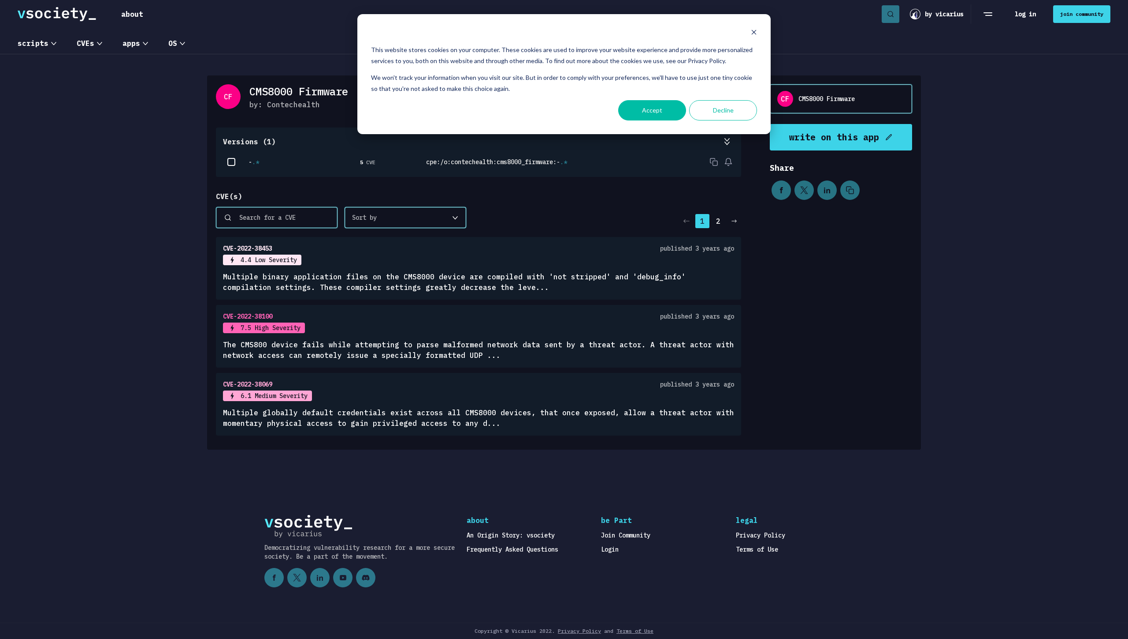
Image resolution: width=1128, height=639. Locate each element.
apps (131, 43)
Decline (723, 110)
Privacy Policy (760, 535)
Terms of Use (757, 549)
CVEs (85, 43)
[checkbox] (231, 162)
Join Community (625, 535)
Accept (652, 110)
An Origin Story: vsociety (511, 535)
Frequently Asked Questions (512, 549)
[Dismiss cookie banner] (754, 33)
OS (172, 43)
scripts (33, 43)
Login (610, 549)
